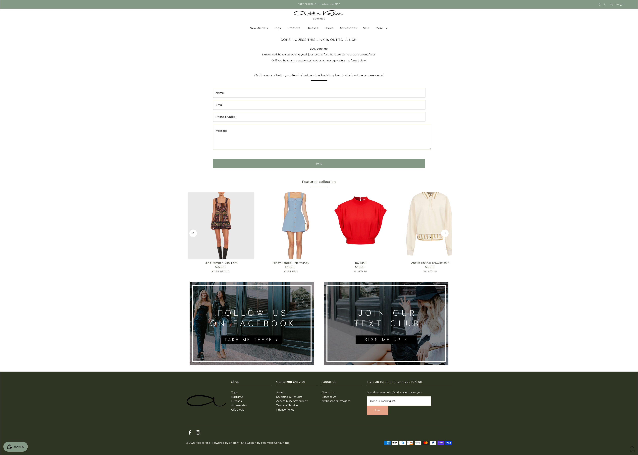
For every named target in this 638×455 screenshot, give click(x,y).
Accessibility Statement (292, 401)
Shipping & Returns (289, 396)
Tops (234, 392)
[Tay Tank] (360, 225)
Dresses (236, 401)
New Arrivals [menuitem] (259, 28)
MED (222, 271)
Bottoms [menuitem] (293, 28)
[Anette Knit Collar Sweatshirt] (430, 225)
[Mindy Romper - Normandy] (291, 225)
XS (213, 271)
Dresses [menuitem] (312, 28)
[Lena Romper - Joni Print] (221, 225)
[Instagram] (198, 433)
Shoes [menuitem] (328, 28)
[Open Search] (599, 4)
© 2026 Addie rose (198, 442)
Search (280, 392)
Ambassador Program (335, 401)
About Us (327, 392)
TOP (632, 451)
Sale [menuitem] (366, 28)
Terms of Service (287, 405)
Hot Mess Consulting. (275, 442)
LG (228, 271)
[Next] (445, 233)
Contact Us (328, 396)
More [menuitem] (379, 28)
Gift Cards (237, 409)
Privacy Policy (285, 409)
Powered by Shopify (225, 442)
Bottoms (237, 396)
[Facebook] (190, 433)
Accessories (239, 405)
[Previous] (193, 233)
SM (217, 271)
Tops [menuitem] (277, 28)
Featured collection (319, 182)
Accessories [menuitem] (348, 28)
